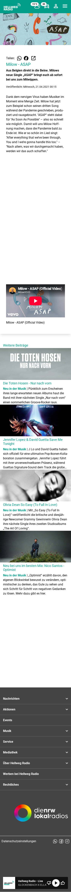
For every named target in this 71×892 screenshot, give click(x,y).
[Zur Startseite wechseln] (12, 7)
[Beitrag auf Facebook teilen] (26, 58)
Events (7, 720)
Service (8, 741)
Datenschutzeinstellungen (19, 841)
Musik (7, 731)
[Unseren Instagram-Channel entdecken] (67, 841)
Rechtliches (11, 784)
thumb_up (62, 883)
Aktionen (9, 709)
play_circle (55, 882)
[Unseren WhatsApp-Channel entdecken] (55, 841)
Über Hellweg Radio (16, 763)
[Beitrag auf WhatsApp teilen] (19, 58)
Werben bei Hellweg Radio (21, 774)
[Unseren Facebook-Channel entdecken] (61, 841)
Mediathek (10, 752)
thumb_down (49, 883)
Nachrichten (11, 698)
